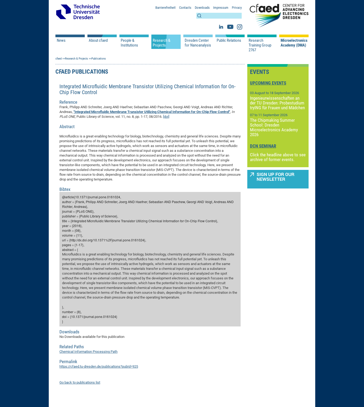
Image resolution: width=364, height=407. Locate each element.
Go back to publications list (79, 382)
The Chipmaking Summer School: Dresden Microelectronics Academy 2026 (274, 127)
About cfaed (98, 40)
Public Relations (229, 40)
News (61, 40)
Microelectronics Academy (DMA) (294, 43)
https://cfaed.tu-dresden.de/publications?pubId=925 (98, 366)
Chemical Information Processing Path (88, 352)
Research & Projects (161, 43)
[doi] (166, 117)
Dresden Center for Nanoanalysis (198, 43)
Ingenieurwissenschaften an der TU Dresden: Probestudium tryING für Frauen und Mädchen (277, 102)
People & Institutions (129, 43)
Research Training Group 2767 (260, 45)
